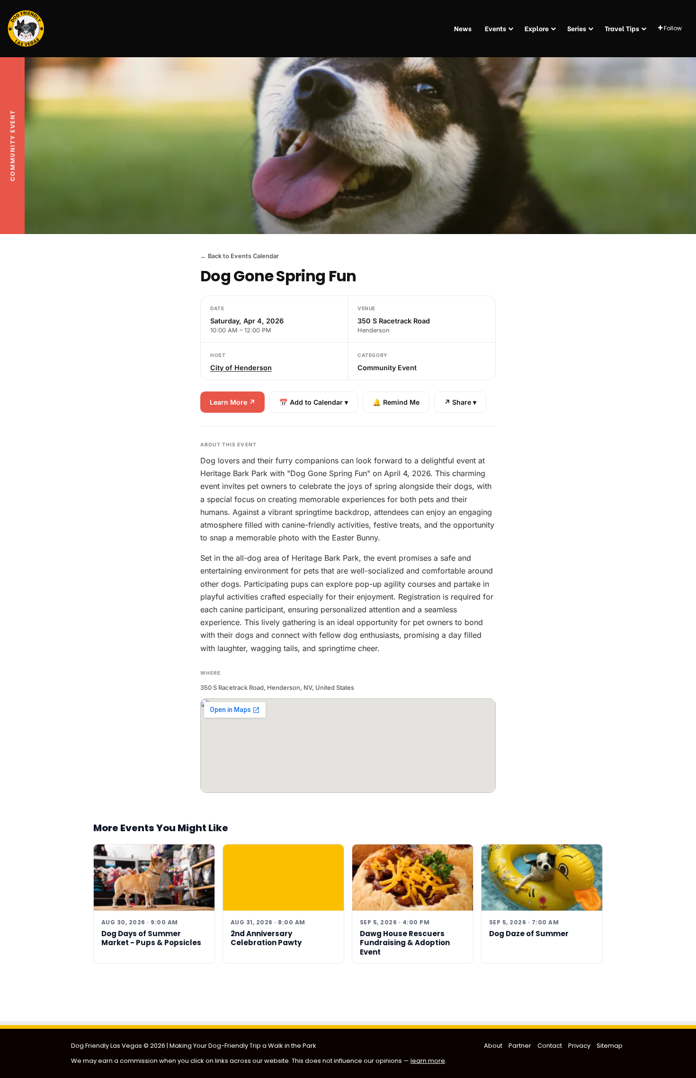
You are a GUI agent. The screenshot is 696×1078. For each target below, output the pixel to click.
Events (495, 28)
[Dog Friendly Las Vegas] (26, 28)
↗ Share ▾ (460, 402)
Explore (537, 28)
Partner (520, 1045)
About (493, 1045)
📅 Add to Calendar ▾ (313, 402)
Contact (549, 1045)
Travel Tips (622, 28)
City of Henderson (241, 368)
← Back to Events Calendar (239, 256)
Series (576, 28)
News (463, 28)
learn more (427, 1060)
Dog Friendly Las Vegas (107, 1045)
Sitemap (610, 1045)
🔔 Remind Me (396, 402)
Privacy (579, 1045)
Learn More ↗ (232, 402)
